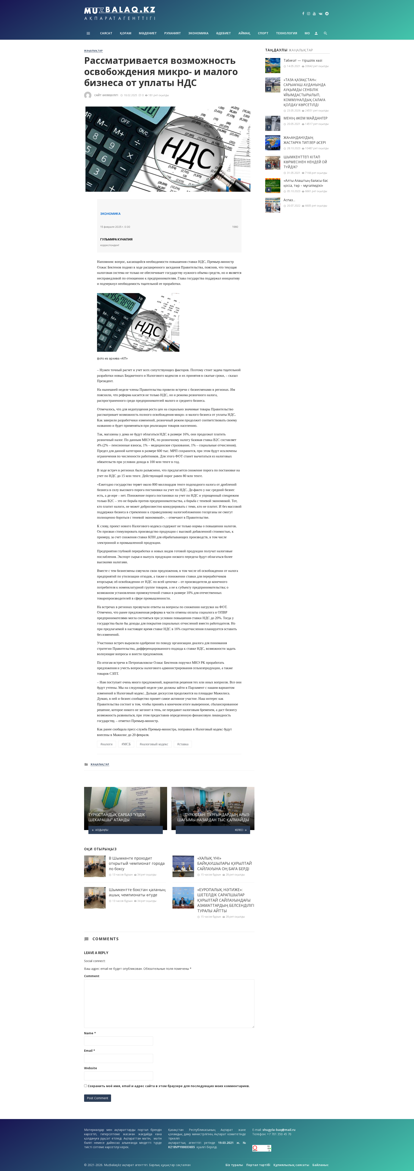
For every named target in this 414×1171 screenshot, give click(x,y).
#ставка (182, 744)
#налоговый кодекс (154, 744)
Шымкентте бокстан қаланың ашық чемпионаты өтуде (137, 892)
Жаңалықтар (93, 50)
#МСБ (126, 744)
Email (89, 1051)
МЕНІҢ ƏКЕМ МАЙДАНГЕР (306, 118)
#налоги (106, 744)
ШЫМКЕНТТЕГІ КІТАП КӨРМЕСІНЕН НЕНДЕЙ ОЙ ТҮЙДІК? (305, 162)
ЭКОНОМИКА (110, 213)
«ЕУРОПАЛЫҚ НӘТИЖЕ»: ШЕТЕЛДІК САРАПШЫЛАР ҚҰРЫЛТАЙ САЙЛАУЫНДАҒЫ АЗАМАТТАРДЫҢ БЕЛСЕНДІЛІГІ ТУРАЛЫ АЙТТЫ (225, 900)
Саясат (106, 33)
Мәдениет (148, 33)
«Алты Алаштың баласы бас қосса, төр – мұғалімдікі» (306, 183)
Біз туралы (234, 1165)
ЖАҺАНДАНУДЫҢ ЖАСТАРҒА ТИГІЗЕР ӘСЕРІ (305, 140)
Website (90, 1068)
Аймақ (244, 33)
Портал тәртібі (258, 1165)
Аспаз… (289, 200)
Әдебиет (223, 33)
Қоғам (125, 33)
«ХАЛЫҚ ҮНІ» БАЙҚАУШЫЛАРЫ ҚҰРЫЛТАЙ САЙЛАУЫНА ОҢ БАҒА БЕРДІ (224, 863)
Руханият (172, 33)
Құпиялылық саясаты (291, 1165)
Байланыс (320, 1165)
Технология (286, 33)
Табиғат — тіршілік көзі (303, 60)
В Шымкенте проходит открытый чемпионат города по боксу (137, 863)
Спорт (263, 33)
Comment (91, 976)
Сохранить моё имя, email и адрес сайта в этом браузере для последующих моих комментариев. (169, 1086)
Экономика (198, 33)
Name (90, 1033)
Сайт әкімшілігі (106, 95)
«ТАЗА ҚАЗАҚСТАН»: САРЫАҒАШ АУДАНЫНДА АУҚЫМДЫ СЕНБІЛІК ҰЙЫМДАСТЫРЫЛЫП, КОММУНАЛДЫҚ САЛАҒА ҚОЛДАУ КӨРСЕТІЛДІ (305, 92)
